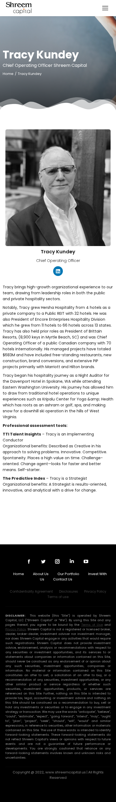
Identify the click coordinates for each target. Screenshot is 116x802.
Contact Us (62, 579)
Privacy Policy (95, 591)
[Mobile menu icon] (105, 8)
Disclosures (68, 591)
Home (18, 573)
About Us (41, 573)
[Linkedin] (58, 271)
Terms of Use (92, 625)
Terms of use (58, 596)
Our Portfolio (68, 573)
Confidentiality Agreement (31, 591)
